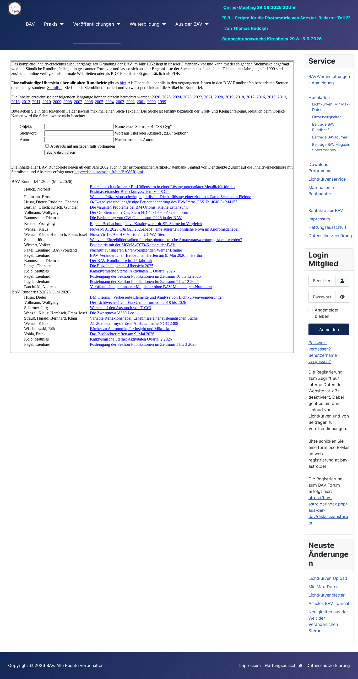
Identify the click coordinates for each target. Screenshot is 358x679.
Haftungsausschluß (327, 227)
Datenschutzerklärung (330, 235)
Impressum (319, 218)
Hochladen (319, 97)
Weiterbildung (145, 24)
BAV (30, 24)
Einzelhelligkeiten (326, 117)
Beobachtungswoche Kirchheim (255, 38)
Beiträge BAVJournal (329, 137)
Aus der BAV (188, 24)
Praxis (50, 24)
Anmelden (329, 329)
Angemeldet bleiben (327, 313)
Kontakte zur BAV (325, 210)
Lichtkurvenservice (327, 179)
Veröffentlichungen (93, 24)
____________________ (326, 202)
